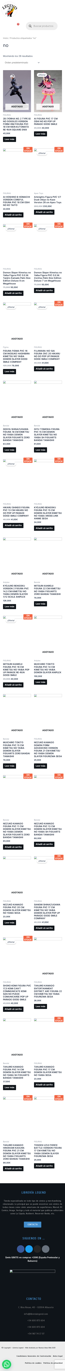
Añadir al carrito (13, 214)
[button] (5, 26)
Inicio (5, 38)
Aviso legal (58, 1356)
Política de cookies (33, 1363)
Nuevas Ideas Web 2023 (47, 1348)
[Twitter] (29, 1249)
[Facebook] (20, 1249)
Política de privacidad (53, 1363)
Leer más (9, 139)
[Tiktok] (45, 1249)
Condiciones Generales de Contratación (33, 1356)
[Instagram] (37, 1249)
